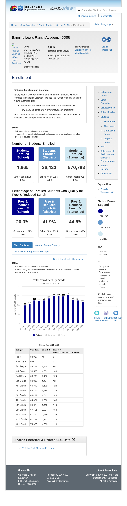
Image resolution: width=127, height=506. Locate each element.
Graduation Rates (109, 132)
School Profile (63, 25)
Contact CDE (53, 477)
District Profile (45, 25)
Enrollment (110, 121)
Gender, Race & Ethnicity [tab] (47, 245)
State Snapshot (27, 25)
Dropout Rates (108, 140)
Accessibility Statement (58, 480)
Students (105, 116)
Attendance (109, 126)
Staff (103, 146)
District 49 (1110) (83, 49)
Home (14, 25)
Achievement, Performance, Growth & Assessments (108, 156)
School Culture (104, 167)
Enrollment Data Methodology (70, 258)
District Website (106, 48)
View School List (82, 53)
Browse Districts (88, 15)
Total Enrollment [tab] (22, 245)
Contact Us (106, 15)
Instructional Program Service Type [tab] (32, 251)
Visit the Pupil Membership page (38, 448)
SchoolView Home (106, 93)
